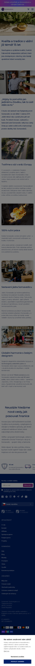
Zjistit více (6, 651)
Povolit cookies (17, 661)
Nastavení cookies (17, 656)
